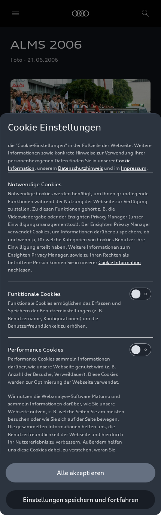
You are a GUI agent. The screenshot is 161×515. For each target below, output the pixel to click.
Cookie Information (119, 262)
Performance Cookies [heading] (35, 349)
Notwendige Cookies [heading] (34, 184)
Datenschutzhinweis (80, 168)
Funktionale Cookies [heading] (34, 294)
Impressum (133, 168)
